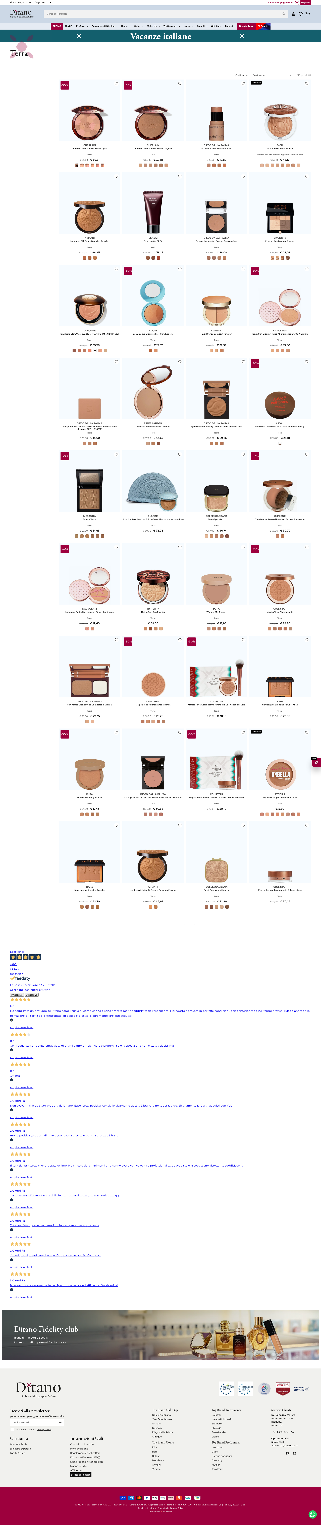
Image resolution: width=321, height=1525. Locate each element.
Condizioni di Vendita (82, 1444)
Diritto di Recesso (81, 1474)
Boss (154, 1451)
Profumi (80, 26)
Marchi (229, 26)
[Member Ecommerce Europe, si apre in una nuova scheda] (245, 1389)
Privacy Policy (44, 1429)
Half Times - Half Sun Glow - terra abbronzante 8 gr (279, 426)
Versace (156, 1469)
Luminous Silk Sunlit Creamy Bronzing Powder (153, 890)
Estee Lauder (219, 1432)
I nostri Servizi (17, 1453)
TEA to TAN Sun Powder (153, 612)
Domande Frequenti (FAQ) (85, 1457)
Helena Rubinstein (222, 1419)
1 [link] (175, 924)
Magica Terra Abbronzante (280, 612)
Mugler (216, 1464)
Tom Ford (217, 1469)
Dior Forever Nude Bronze (280, 148)
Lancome (217, 1447)
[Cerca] (284, 14)
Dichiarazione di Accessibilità (86, 1461)
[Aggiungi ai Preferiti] (116, 84)
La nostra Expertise (20, 1448)
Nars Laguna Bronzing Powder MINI (280, 704)
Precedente (16, 995)
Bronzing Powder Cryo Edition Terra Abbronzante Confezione (153, 519)
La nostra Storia (18, 1444)
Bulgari (156, 1456)
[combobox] (166, 14)
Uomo (187, 26)
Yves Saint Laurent (162, 1419)
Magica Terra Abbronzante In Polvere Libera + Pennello (216, 797)
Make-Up (152, 26)
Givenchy (217, 1460)
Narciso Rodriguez (222, 1456)
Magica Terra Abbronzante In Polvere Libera (280, 890)
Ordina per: (242, 75)
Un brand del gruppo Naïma (280, 3)
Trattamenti (170, 26)
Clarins (215, 1436)
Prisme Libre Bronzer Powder (279, 241)
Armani (156, 1423)
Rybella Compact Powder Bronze (280, 797)
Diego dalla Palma (162, 1432)
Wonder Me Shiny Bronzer (89, 797)
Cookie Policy (177, 1508)
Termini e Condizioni (147, 1508)
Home (124, 26)
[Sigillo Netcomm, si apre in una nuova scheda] (264, 1388)
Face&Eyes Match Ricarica (216, 890)
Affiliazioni (76, 1470)
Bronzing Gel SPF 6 (153, 241)
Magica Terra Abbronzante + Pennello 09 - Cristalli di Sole (216, 704)
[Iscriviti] (60, 1422)
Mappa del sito (78, 1466)
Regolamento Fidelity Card (85, 1453)
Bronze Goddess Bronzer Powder (153, 426)
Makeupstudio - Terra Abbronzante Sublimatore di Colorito (153, 797)
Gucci (215, 1451)
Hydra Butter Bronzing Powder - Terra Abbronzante (216, 426)
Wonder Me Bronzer (216, 612)
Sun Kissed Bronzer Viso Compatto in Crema (89, 704)
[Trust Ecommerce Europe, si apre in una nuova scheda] (226, 1389)
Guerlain (157, 1427)
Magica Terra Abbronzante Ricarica (153, 704)
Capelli (201, 26)
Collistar (216, 1414)
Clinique (157, 1436)
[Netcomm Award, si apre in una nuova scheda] (283, 1389)
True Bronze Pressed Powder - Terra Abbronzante (279, 519)
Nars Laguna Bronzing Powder (89, 890)
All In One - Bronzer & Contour (216, 148)
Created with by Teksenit (160, 1511)
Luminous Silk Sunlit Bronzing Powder (89, 241)
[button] (82, 26)
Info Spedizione (79, 1448)
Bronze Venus (89, 519)
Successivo (31, 995)
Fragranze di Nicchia (103, 26)
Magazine (305, 3)
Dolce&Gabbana (161, 1414)
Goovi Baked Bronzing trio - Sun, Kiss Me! (153, 334)
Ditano (244, 1505)
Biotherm (217, 1423)
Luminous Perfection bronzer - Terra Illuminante (89, 612)
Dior (154, 1447)
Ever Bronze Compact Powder (216, 334)
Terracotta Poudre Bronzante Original (153, 148)
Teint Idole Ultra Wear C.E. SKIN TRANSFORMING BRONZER (90, 334)
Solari (137, 26)
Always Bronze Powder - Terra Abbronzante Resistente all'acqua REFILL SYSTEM (89, 427)
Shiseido (216, 1427)
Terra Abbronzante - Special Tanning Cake (216, 241)
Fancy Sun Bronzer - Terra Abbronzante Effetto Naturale (280, 334)
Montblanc (158, 1460)
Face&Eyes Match (216, 519)
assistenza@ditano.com (284, 1445)
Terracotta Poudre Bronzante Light (89, 148)
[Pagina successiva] (193, 924)
